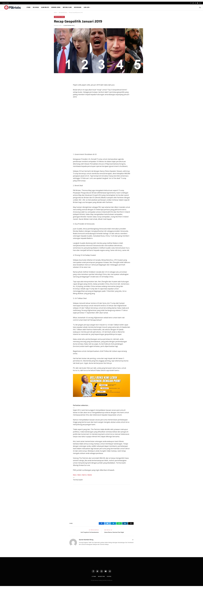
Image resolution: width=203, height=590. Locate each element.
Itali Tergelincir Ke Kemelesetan (90, 532)
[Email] (56, 96)
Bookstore (101, 576)
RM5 (79, 475)
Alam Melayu (45, 7)
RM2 (74, 475)
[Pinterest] (56, 92)
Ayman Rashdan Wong (69, 25)
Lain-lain (86, 7)
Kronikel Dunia (55, 7)
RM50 (90, 475)
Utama (28, 7)
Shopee (109, 576)
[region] (116, 125)
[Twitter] (56, 85)
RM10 (84, 475)
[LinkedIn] (56, 88)
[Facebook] (56, 81)
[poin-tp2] (101, 396)
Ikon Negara (77, 7)
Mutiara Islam (67, 7)
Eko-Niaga (36, 7)
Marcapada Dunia (59, 17)
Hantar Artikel (5, 3)
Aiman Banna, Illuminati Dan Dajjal (114, 532)
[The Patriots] (12, 7)
